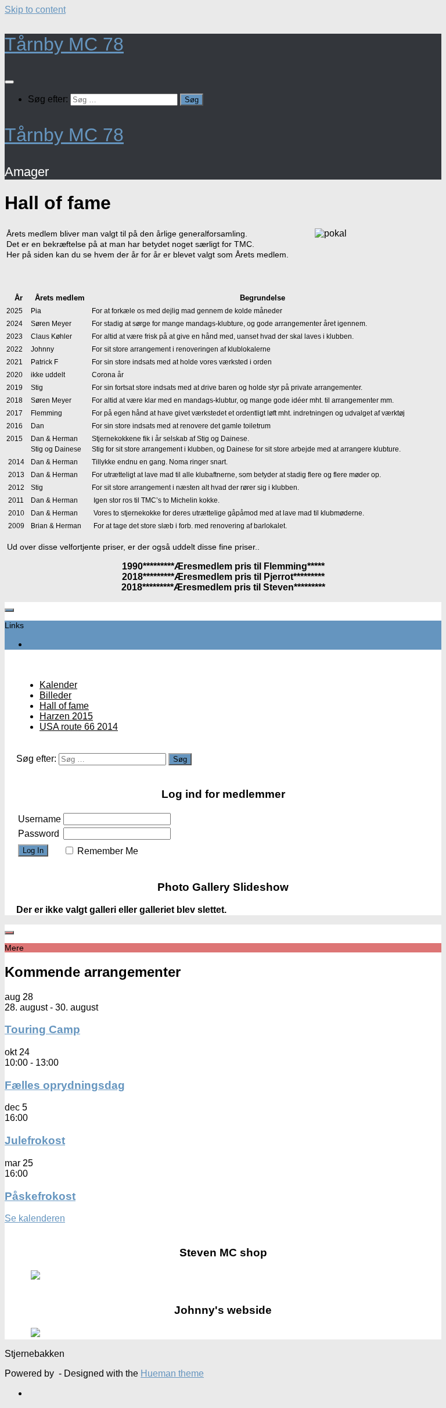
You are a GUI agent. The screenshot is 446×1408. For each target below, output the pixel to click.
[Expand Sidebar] (9, 610)
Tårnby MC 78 (64, 44)
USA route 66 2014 (78, 727)
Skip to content (35, 10)
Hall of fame (64, 706)
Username (39, 819)
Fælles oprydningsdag (65, 1085)
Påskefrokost (40, 1196)
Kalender (58, 685)
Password (38, 834)
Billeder (55, 695)
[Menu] (9, 82)
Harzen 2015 (66, 716)
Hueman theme (172, 1373)
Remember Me (107, 851)
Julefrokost (35, 1140)
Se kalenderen (35, 1218)
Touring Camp (42, 1029)
